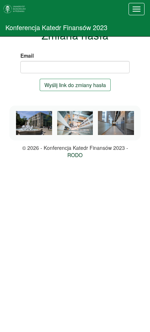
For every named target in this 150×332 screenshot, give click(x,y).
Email (27, 55)
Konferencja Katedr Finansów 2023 (56, 27)
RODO (75, 155)
